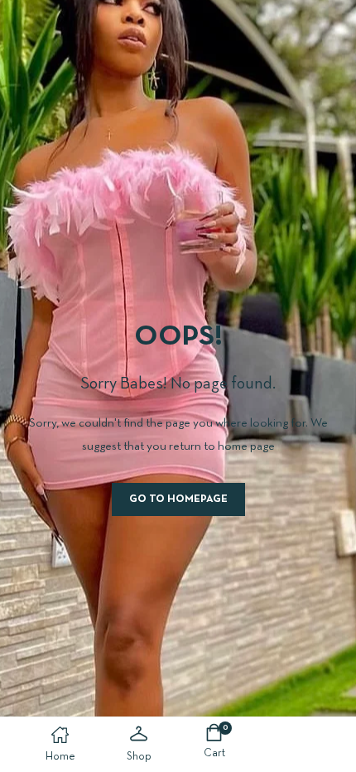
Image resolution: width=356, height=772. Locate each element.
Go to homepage (178, 499)
